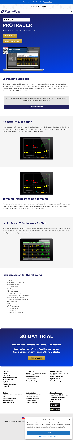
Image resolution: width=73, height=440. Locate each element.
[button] (69, 419)
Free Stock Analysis (9, 384)
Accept (49, 432)
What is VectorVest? (10, 378)
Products (6, 371)
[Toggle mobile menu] (72, 11)
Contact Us (6, 375)
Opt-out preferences (44, 436)
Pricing (5, 373)
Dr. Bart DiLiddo (8, 380)
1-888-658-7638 (34, 6)
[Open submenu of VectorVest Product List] (21, 20)
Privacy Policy (54, 436)
